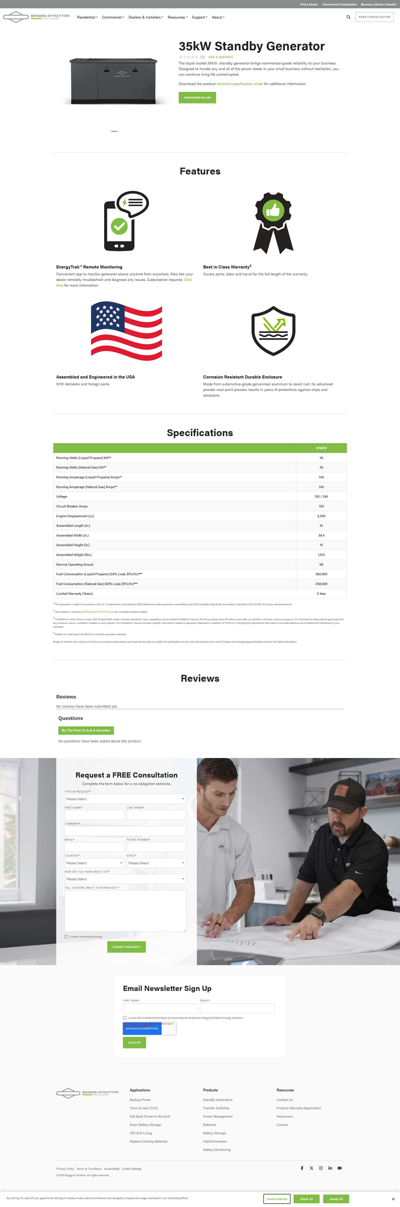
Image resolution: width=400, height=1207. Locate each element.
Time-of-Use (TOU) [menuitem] (144, 1108)
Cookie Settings (277, 1199)
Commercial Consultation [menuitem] (339, 4)
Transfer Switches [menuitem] (216, 1108)
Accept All (336, 1199)
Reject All (306, 1199)
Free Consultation (374, 17)
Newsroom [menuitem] (285, 1116)
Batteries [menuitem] (209, 1124)
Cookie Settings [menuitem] (132, 1168)
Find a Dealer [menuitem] (309, 4)
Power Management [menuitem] (217, 1116)
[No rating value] (189, 56)
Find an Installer (197, 97)
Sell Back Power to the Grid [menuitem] (150, 1116)
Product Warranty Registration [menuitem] (299, 1108)
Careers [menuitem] (282, 1124)
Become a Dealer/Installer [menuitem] (379, 4)
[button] (302, 1168)
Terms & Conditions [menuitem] (89, 1168)
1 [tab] (113, 133)
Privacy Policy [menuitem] (65, 1168)
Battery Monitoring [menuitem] (217, 1149)
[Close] (393, 1198)
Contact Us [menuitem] (285, 1099)
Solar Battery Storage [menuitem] (145, 1124)
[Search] (348, 17)
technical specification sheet (240, 83)
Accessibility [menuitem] (112, 1168)
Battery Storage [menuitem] (214, 1132)
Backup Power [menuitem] (140, 1099)
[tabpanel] (114, 81)
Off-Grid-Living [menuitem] (141, 1132)
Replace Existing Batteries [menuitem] (149, 1141)
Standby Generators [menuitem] (217, 1099)
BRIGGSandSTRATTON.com (99, 611)
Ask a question (220, 57)
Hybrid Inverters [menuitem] (215, 1141)
